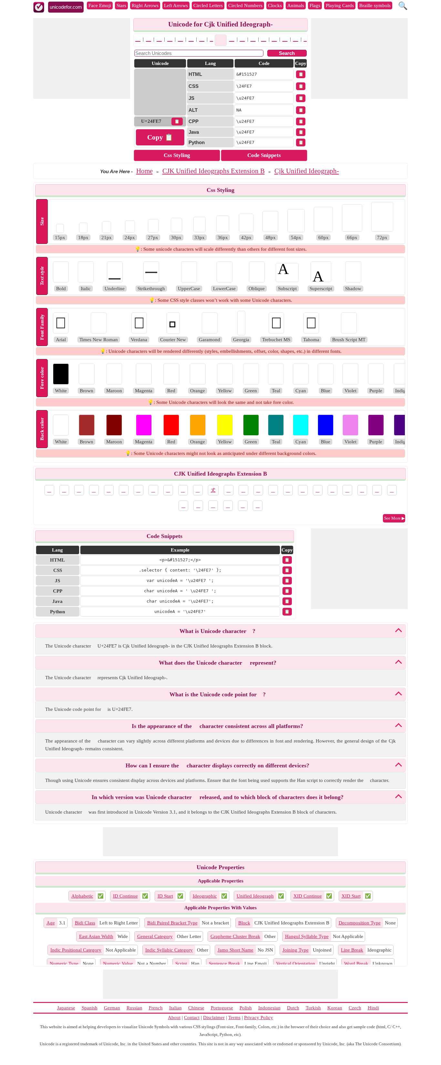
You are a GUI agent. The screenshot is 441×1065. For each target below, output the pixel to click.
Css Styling (177, 155)
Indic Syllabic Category (169, 950)
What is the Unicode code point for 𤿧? (217, 694)
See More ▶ (394, 518)
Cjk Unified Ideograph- (306, 171)
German (112, 1007)
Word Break (356, 963)
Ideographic (205, 896)
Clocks (275, 5)
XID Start (351, 896)
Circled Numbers (245, 5)
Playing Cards (340, 5)
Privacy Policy (258, 1017)
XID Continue (307, 896)
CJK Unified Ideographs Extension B (213, 171)
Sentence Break (224, 963)
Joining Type (295, 950)
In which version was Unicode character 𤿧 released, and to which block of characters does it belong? (218, 797)
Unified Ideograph (255, 896)
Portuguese (222, 1007)
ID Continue (125, 896)
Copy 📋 (160, 137)
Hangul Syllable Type (307, 936)
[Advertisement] (81, 58)
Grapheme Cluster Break (235, 936)
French (156, 1007)
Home (144, 171)
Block (244, 922)
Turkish (313, 1007)
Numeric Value (118, 963)
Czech (355, 1007)
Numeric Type (64, 963)
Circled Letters (208, 5)
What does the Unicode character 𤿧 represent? (217, 662)
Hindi (373, 1007)
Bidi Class (85, 922)
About (174, 1017)
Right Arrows (145, 5)
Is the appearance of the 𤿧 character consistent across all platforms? (217, 726)
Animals (295, 5)
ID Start (165, 896)
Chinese (196, 1007)
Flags (315, 5)
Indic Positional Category (75, 950)
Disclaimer (214, 1017)
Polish (246, 1007)
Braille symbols (375, 5)
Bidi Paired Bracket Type (172, 922)
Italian (175, 1007)
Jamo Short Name (235, 950)
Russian (134, 1007)
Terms (234, 1017)
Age (50, 922)
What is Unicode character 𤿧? (217, 631)
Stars (121, 5)
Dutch (293, 1007)
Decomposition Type (360, 922)
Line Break (352, 950)
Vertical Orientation (295, 963)
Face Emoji (99, 5)
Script (181, 963)
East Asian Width (96, 936)
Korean (334, 1007)
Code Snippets (264, 155)
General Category (155, 936)
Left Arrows (176, 5)
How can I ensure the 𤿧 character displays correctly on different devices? (217, 765)
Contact (192, 1017)
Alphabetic (82, 896)
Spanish (89, 1007)
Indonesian (269, 1007)
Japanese (66, 1007)
